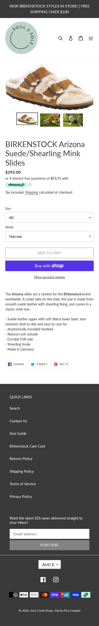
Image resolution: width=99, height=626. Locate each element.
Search (15, 408)
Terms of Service (23, 484)
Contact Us (18, 421)
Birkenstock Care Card (27, 446)
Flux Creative (72, 610)
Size (8, 208)
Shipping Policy (22, 471)
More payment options (49, 277)
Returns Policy (21, 458)
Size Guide (18, 433)
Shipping (31, 192)
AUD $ (48, 564)
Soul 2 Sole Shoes (41, 610)
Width (9, 227)
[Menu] (91, 38)
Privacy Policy (21, 496)
